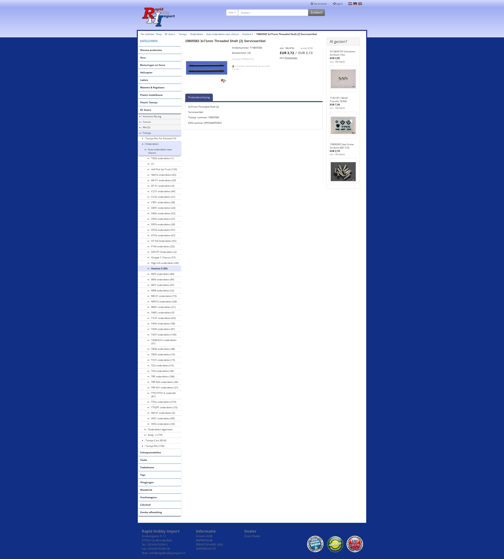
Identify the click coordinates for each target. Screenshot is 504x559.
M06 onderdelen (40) (162, 279)
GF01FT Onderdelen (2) (164, 252)
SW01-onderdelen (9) (162, 312)
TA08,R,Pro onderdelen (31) (163, 341)
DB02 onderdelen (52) (163, 213)
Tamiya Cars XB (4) (155, 440)
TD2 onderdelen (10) (162, 365)
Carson (147, 122)
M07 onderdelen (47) (162, 285)
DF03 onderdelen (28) (163, 224)
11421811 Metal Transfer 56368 (339, 99)
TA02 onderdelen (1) (162, 158)
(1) (152, 163)
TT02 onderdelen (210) (163, 402)
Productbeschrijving (199, 97)
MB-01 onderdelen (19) (164, 296)
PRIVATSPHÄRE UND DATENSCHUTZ (209, 546)
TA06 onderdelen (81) (163, 329)
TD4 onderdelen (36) (162, 371)
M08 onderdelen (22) (162, 290)
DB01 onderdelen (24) (163, 208)
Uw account (320, 3)
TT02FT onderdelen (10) (164, 407)
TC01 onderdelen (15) (163, 360)
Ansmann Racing (152, 116)
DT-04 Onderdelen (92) (163, 241)
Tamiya (147, 133)
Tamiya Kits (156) (154, 446)
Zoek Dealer (252, 536)
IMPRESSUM (204, 540)
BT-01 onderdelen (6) (162, 186)
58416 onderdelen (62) (163, 174)
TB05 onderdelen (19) (163, 354)
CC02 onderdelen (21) (163, 197)
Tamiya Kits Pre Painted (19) (160, 138)
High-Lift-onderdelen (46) (165, 263)
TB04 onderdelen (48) (163, 349)
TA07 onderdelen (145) (163, 334)
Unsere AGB (204, 536)
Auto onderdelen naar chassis (160, 151)
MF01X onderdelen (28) (164, 301)
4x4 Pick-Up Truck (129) (164, 169)
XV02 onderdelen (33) (163, 424)
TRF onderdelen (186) (163, 376)
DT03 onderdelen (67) (163, 235)
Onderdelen (151, 144)
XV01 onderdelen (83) (163, 418)
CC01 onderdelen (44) (163, 191)
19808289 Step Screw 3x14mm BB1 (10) (342, 146)
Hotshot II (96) (159, 268)
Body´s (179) (155, 435)
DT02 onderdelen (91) (163, 230)
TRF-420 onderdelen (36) (164, 382)
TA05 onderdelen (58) (163, 323)
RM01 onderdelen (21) (163, 307)
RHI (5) (146, 127)
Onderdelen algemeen (160, 429)
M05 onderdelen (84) (162, 274)
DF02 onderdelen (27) (163, 219)
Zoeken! (316, 12)
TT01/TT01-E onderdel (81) (163, 394)
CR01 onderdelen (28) (163, 202)
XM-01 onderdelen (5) (163, 413)
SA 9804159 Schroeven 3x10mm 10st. (342, 53)
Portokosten (291, 57)
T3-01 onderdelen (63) (163, 318)
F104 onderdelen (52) (163, 246)
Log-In (339, 3)
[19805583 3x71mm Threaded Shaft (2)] (206, 67)
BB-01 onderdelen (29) (163, 180)
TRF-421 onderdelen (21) (164, 387)
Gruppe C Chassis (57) (163, 257)
